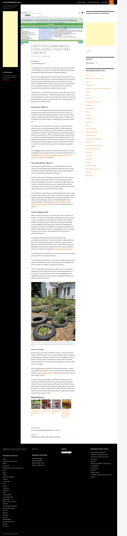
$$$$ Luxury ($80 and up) (38, 465)
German (88, 115)
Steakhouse (89, 159)
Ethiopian (88, 105)
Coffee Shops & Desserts (93, 102)
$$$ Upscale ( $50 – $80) (38, 463)
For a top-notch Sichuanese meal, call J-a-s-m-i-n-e (45, 429)
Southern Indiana (95, 472)
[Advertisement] (100, 34)
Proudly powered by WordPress (10, 533)
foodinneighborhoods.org (45, 373)
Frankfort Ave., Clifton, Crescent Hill (99, 456)
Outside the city (94, 468)
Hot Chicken (89, 122)
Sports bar (89, 155)
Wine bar (88, 172)
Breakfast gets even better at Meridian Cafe (56, 411)
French (88, 112)
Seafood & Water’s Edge (92, 149)
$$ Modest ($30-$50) (37, 460)
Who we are (105, 2)
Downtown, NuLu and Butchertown (99, 454)
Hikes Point (93, 461)
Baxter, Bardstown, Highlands (98, 452)
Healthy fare (89, 118)
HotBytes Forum (81, 2)
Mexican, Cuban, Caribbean (94, 139)
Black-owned (89, 85)
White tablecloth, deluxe (93, 169)
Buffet (88, 95)
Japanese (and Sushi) (92, 132)
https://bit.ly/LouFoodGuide (64, 249)
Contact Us (34, 449)
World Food (89, 175)
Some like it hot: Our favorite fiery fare (45, 411)
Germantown (94, 459)
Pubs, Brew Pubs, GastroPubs (94, 145)
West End (93, 477)
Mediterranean (90, 135)
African (88, 75)
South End (93, 470)
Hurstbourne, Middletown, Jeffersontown (101, 463)
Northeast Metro (95, 465)
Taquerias (88, 162)
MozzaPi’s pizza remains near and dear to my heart (46, 436)
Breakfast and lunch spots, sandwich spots (98, 88)
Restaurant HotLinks (93, 2)
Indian (88, 125)
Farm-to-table (90, 108)
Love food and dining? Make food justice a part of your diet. (36, 412)
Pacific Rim (89, 142)
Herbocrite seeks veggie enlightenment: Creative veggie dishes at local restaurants (66, 413)
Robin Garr (46, 56)
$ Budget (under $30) (37, 458)
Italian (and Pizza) (91, 128)
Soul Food (89, 152)
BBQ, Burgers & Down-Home (94, 78)
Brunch (88, 92)
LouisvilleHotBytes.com (12, 2)
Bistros (88, 82)
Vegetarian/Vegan (91, 165)
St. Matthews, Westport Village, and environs (101, 474)
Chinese (88, 98)
